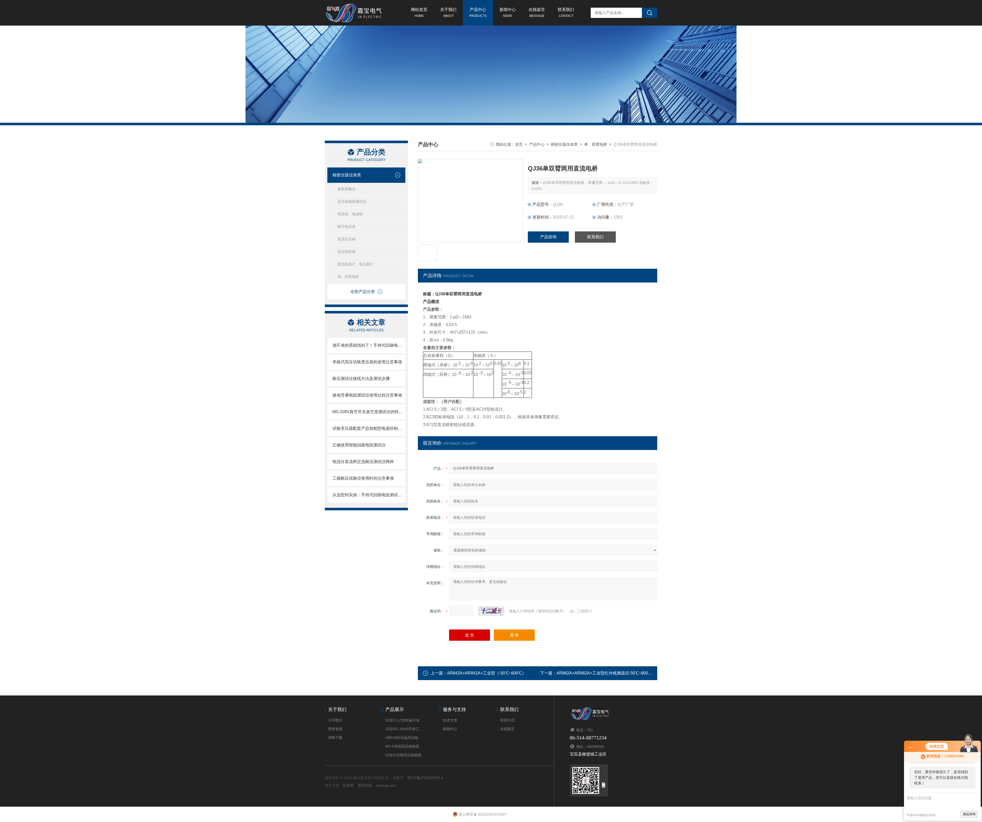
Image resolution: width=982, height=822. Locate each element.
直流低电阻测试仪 (352, 201)
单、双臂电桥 (348, 277)
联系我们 (566, 12)
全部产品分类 (362, 291)
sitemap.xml (385, 785)
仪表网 (348, 785)
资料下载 (335, 738)
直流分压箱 (346, 239)
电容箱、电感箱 (350, 214)
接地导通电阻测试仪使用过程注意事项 (367, 395)
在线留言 (537, 12)
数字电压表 (346, 226)
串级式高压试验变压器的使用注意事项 (367, 362)
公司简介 (335, 720)
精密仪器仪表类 (346, 175)
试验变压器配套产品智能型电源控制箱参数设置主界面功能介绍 (368, 428)
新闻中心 (507, 12)
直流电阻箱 (346, 252)
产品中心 (478, 12)
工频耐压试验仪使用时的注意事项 (363, 478)
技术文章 (450, 720)
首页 (519, 144)
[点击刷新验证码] (491, 611)
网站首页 (419, 12)
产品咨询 (548, 237)
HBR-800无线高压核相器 (404, 738)
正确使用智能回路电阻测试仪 (359, 445)
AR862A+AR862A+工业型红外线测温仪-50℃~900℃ (604, 673)
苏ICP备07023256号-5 (425, 778)
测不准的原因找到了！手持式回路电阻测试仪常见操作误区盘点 (368, 345)
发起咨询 (969, 814)
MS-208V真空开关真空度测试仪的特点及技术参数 (368, 412)
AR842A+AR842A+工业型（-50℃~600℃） (486, 673)
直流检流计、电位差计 (355, 264)
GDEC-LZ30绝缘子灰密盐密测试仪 (404, 720)
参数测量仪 (346, 189)
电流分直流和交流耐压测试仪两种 (363, 461)
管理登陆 (365, 785)
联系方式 (507, 720)
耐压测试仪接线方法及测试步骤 (361, 378)
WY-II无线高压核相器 (402, 746)
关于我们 (448, 12)
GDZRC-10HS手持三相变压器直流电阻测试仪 (404, 729)
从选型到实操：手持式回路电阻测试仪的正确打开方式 (368, 495)
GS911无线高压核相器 (403, 755)
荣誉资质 (335, 729)
